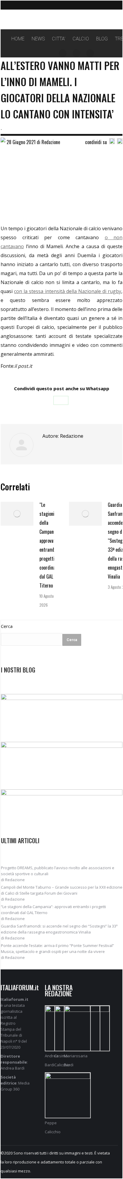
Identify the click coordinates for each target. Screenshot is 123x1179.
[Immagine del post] (17, 514)
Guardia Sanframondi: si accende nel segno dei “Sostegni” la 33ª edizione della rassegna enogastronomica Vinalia (59, 929)
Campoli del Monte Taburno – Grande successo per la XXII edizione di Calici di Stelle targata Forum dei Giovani (61, 890)
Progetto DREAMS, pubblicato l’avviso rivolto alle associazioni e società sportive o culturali (57, 870)
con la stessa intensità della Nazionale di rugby (67, 291)
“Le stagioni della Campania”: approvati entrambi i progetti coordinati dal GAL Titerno (49, 545)
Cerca (7, 626)
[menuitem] (18, 39)
